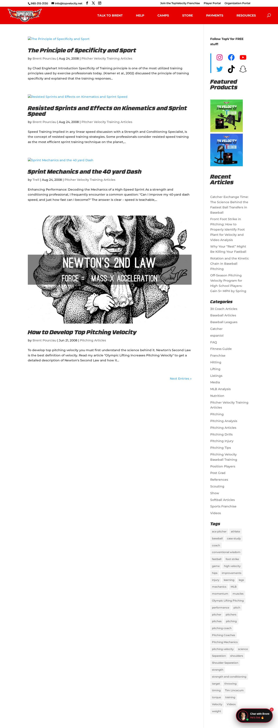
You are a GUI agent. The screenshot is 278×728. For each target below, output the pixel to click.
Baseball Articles (223, 315)
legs (241, 580)
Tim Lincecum (234, 690)
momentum (220, 593)
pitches (217, 621)
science (243, 649)
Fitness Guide (221, 349)
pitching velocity (223, 649)
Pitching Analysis (223, 421)
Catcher (216, 329)
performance (220, 607)
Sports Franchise (223, 506)
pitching (231, 621)
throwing (230, 683)
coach (216, 545)
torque (216, 697)
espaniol (216, 335)
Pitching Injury (221, 441)
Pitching (217, 414)
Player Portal (212, 3)
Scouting (217, 486)
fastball (216, 559)
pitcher (216, 614)
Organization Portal (237, 3)
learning (229, 580)
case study (234, 538)
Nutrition (217, 396)
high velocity (232, 566)
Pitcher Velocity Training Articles (106, 58)
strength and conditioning (229, 676)
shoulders (236, 655)
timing (216, 690)
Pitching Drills (221, 434)
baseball (217, 538)
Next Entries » (181, 379)
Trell (36, 180)
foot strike (232, 559)
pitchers (231, 614)
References (219, 480)
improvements (231, 573)
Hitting (215, 362)
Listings (216, 376)
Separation (219, 655)
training (230, 697)
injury (215, 580)
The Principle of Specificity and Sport (82, 51)
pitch (236, 607)
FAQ (213, 342)
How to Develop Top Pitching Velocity (82, 333)
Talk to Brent (110, 15)
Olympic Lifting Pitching (228, 600)
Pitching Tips (220, 448)
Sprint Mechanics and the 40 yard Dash (85, 172)
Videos (215, 513)
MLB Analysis (220, 389)
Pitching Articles (93, 340)
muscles (238, 593)
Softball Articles (222, 500)
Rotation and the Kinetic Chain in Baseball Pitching (229, 263)
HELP (140, 15)
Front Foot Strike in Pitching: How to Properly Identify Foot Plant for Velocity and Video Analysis (227, 229)
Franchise (217, 355)
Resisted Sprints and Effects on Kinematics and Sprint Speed (107, 111)
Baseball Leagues (223, 322)
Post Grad (217, 473)
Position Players (222, 466)
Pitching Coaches (223, 635)
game (216, 566)
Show (214, 493)
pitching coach (222, 628)
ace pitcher (219, 531)
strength (217, 669)
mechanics (219, 586)
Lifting (215, 369)
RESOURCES (246, 15)
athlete (235, 531)
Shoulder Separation (225, 662)
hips (214, 573)
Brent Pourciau (44, 58)
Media (215, 382)
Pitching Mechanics (225, 642)
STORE (187, 15)
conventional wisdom (226, 552)
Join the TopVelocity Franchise (180, 3)
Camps (163, 15)
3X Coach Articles (223, 309)
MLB (234, 586)
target (216, 683)
